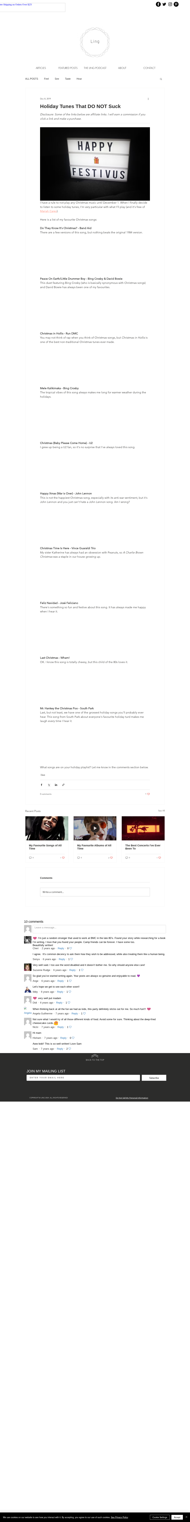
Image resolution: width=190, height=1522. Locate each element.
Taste (68, 79)
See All (161, 810)
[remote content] (95, 253)
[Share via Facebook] (41, 784)
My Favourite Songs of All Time (45, 847)
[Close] (186, 1517)
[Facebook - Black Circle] (158, 4)
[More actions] (148, 98)
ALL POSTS (31, 79)
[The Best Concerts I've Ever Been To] (143, 828)
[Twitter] (164, 4)
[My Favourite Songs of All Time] (46, 828)
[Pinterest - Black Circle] (176, 4)
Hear (79, 79)
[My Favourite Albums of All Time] (95, 828)
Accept (177, 1517)
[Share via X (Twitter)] (48, 784)
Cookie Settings (159, 1517)
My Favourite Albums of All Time (94, 847)
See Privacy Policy (119, 1517)
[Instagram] (170, 4)
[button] (161, 79)
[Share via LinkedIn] (56, 784)
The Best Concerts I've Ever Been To (142, 847)
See (57, 79)
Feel (46, 79)
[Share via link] (63, 784)
